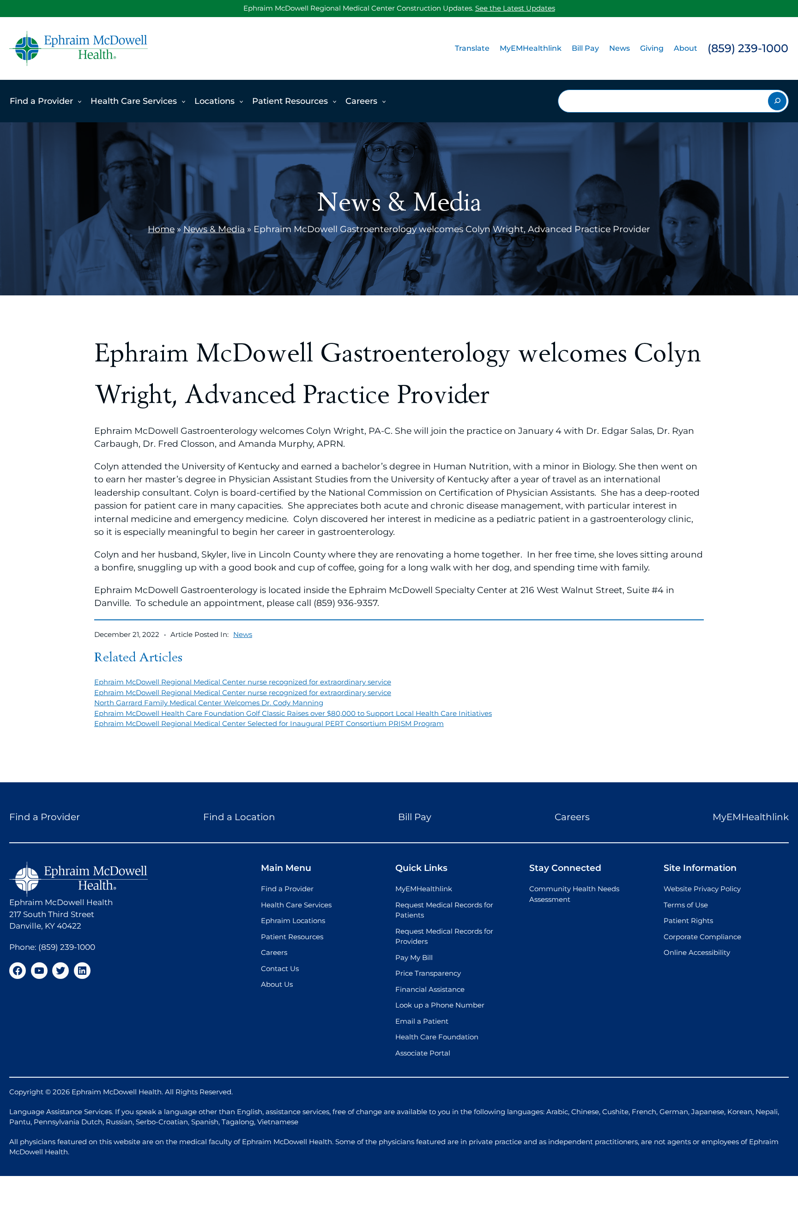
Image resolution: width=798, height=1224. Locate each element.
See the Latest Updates (515, 8)
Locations (214, 101)
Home (161, 229)
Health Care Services (134, 101)
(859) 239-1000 (747, 48)
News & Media (214, 229)
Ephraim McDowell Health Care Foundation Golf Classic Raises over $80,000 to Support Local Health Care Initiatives (293, 713)
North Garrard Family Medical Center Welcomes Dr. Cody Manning (208, 702)
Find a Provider (41, 101)
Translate (472, 48)
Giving (652, 48)
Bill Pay (585, 48)
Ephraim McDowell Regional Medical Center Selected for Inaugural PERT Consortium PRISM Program (269, 723)
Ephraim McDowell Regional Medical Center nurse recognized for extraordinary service (242, 682)
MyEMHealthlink (531, 48)
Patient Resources (290, 101)
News (619, 48)
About (685, 48)
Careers (361, 101)
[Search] (777, 101)
